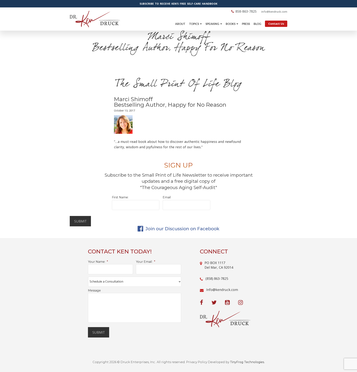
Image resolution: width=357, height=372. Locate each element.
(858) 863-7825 (216, 278)
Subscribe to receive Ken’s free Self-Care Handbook (178, 3)
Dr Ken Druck (95, 19)
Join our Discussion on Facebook (181, 228)
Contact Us (276, 23)
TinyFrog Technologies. (247, 362)
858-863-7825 (246, 11)
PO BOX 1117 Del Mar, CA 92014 (219, 265)
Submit (80, 221)
